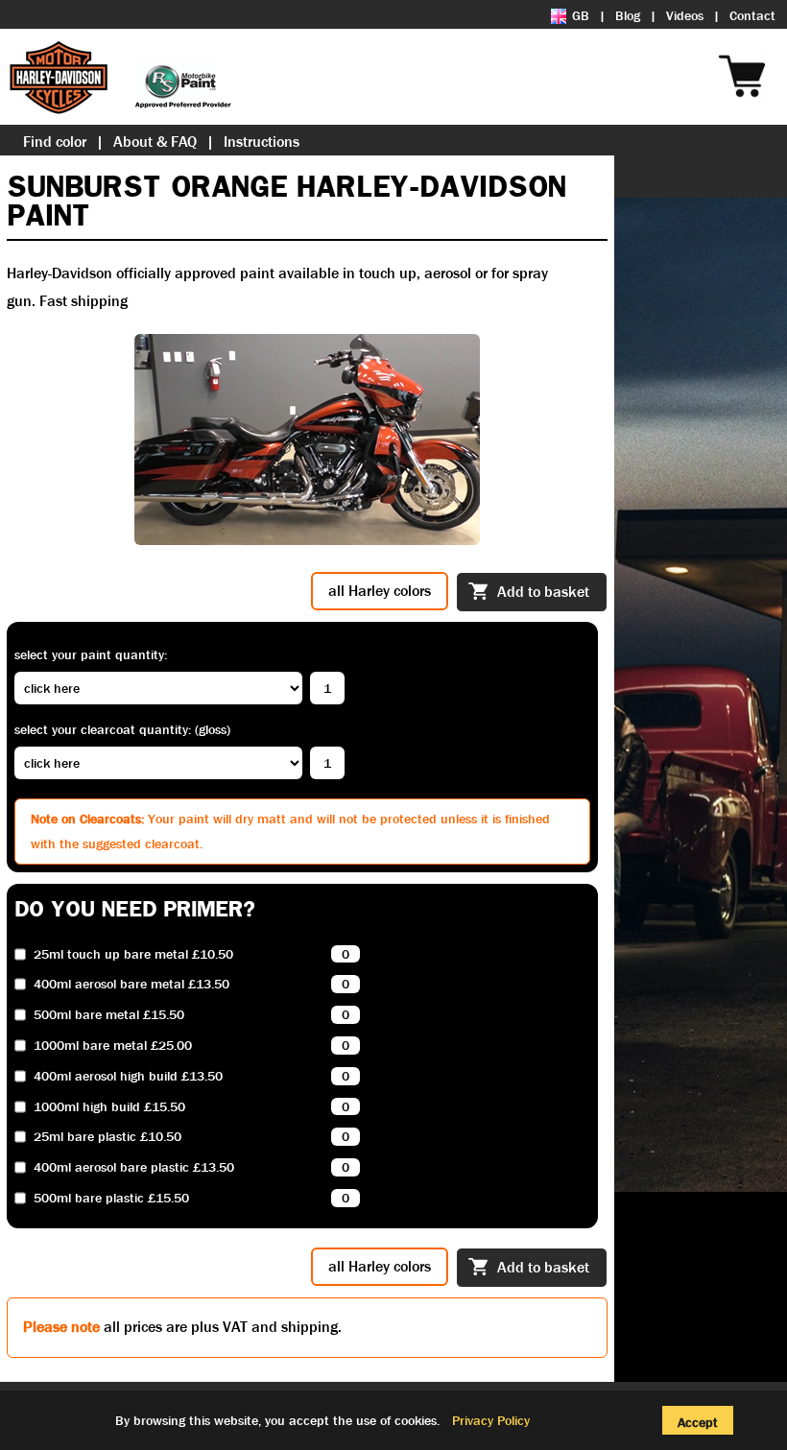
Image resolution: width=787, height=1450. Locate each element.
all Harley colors (379, 591)
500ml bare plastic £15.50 (111, 1198)
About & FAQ (155, 141)
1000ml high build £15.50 (109, 1107)
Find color (54, 141)
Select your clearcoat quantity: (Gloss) (122, 729)
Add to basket (543, 592)
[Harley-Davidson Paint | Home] (120, 77)
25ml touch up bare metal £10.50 (133, 954)
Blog (627, 15)
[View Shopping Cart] (777, 49)
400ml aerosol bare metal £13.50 (131, 984)
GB (580, 15)
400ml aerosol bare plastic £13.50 (134, 1167)
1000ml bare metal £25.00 (113, 1045)
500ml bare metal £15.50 (109, 1015)
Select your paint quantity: (90, 654)
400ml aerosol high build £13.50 (128, 1076)
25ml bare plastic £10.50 (107, 1137)
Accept (698, 1422)
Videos (685, 15)
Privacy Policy (491, 1420)
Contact (752, 15)
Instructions (261, 141)
